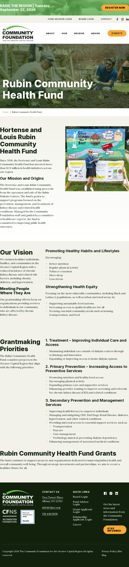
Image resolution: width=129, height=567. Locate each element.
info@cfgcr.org (51, 507)
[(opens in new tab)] (10, 521)
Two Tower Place (52, 497)
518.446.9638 (50, 513)
